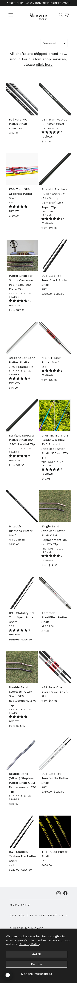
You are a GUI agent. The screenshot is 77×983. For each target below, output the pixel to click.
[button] (51, 132)
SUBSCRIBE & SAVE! (27, 928)
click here (44, 64)
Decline (36, 964)
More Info (20, 904)
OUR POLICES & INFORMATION (37, 915)
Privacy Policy (29, 944)
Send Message (38, 954)
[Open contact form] (8, 975)
